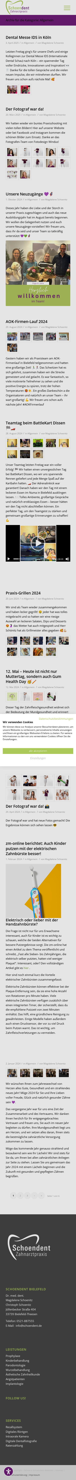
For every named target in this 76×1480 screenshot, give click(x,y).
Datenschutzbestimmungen (56, 718)
